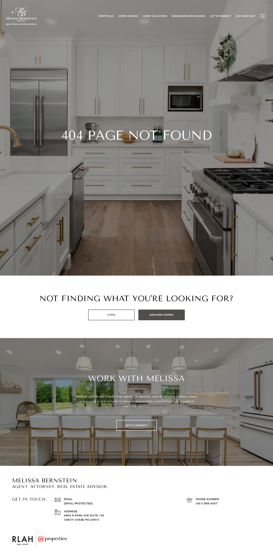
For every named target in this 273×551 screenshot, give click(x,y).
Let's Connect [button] (136, 425)
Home (111, 315)
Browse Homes (161, 315)
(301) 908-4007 (207, 503)
